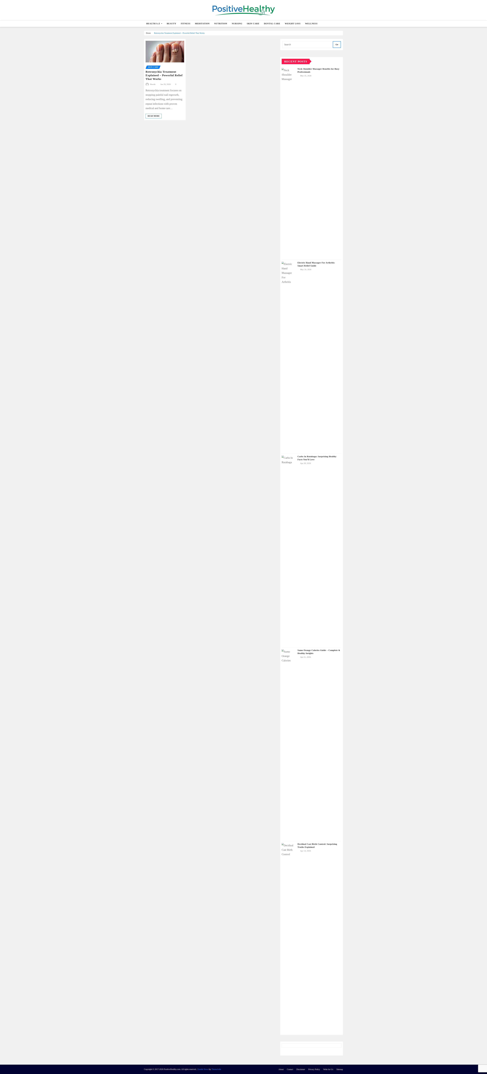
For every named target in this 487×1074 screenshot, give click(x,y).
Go (337, 44)
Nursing (237, 24)
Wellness (311, 24)
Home (148, 33)
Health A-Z (153, 24)
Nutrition (220, 24)
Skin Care (253, 24)
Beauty (171, 24)
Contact (290, 1069)
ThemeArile (216, 1069)
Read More (154, 116)
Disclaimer (300, 1069)
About (281, 1069)
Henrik (152, 84)
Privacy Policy (314, 1069)
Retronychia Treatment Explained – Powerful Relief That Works (179, 33)
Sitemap (339, 1069)
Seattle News (203, 1069)
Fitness (185, 24)
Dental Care (272, 24)
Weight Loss (293, 24)
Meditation (202, 24)
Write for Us (328, 1069)
